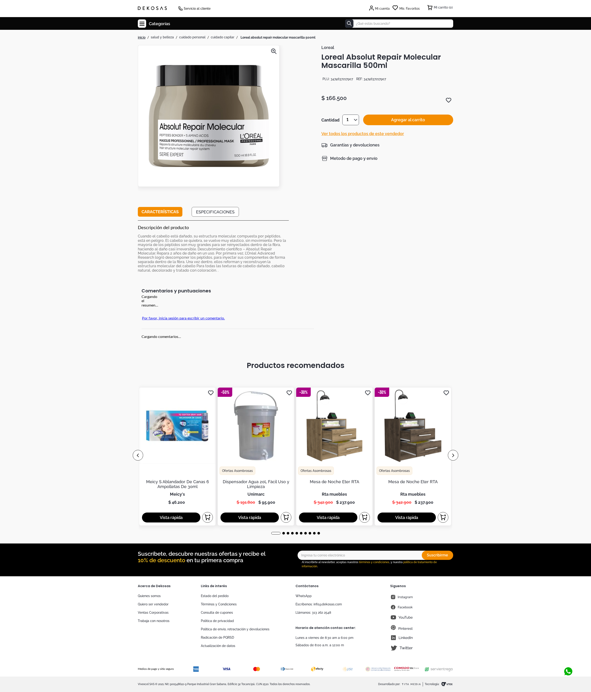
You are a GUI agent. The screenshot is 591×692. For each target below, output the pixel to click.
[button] (208, 116)
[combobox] (399, 23)
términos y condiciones (374, 562)
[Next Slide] (453, 455)
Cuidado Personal (192, 37)
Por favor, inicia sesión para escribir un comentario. (183, 318)
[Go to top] (566, 662)
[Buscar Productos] (349, 23)
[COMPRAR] (207, 517)
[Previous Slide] (138, 455)
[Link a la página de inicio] (141, 37)
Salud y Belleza (162, 37)
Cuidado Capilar (222, 37)
